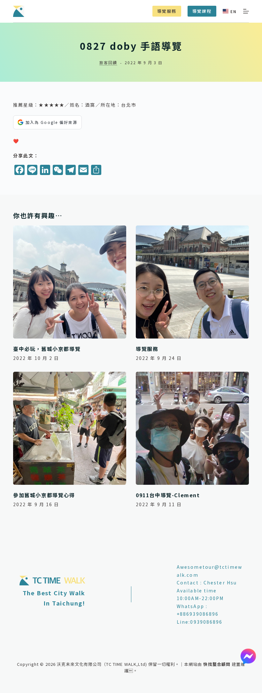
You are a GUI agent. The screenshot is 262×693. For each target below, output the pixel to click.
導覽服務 (166, 11)
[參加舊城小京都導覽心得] (69, 428)
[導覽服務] (192, 282)
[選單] (246, 11)
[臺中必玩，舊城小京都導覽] (69, 282)
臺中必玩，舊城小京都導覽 (47, 349)
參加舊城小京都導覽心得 (44, 495)
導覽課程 (202, 11)
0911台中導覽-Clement (168, 495)
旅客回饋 (108, 62)
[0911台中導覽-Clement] (192, 428)
